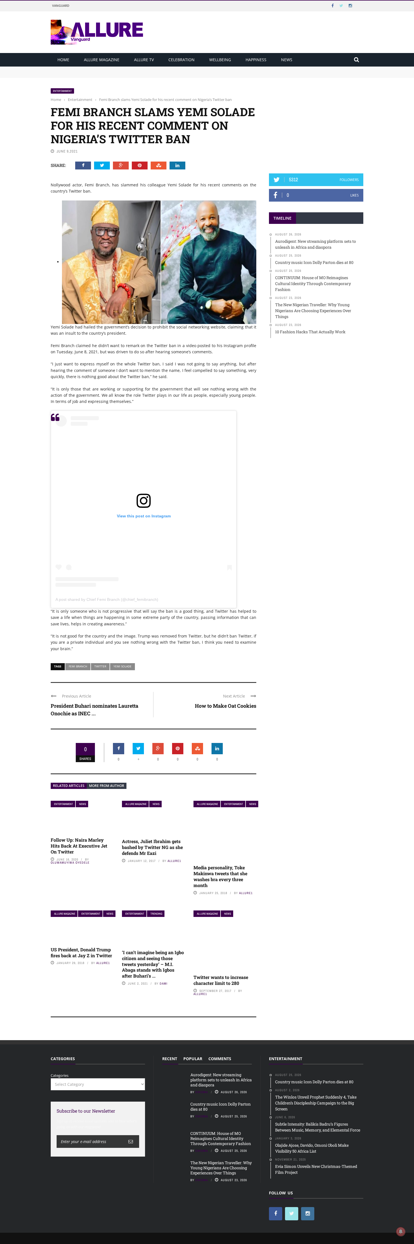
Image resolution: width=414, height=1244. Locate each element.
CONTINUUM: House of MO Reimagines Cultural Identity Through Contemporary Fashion (220, 1138)
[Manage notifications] (400, 1231)
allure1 (174, 861)
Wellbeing (220, 59)
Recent (169, 1058)
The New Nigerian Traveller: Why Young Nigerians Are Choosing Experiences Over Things (221, 1167)
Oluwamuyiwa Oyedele (70, 862)
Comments (219, 1058)
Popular (192, 1058)
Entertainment (62, 91)
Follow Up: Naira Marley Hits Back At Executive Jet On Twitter (79, 846)
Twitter (100, 666)
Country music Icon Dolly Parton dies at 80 (88, 74)
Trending (156, 914)
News (286, 59)
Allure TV (144, 59)
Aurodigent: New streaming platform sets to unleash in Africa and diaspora (116, 69)
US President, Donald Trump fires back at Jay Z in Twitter (81, 952)
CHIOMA (201, 1092)
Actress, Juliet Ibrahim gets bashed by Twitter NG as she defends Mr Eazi (152, 847)
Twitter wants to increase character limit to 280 (220, 980)
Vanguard (60, 5)
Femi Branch (78, 666)
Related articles (68, 785)
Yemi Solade (122, 666)
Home (63, 59)
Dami (164, 983)
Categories (59, 1075)
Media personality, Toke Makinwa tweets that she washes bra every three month (220, 876)
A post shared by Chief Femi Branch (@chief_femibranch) (106, 599)
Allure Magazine (101, 59)
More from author (106, 785)
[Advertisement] (316, 123)
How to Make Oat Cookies (225, 705)
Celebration (181, 59)
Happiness (256, 59)
